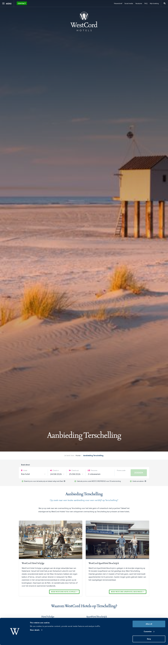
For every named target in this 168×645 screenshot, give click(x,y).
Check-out (75, 470)
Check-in (55, 470)
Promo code (121, 470)
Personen (94, 470)
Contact (22, 3)
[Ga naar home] (84, 21)
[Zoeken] (164, 3)
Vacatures (138, 3)
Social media (128, 3)
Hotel (25, 470)
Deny (149, 639)
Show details (34, 630)
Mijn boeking (154, 3)
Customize (148, 631)
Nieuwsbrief (118, 3)
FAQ (146, 3)
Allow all (149, 624)
